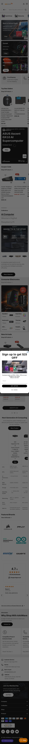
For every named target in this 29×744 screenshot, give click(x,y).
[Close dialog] (27, 352)
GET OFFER (14, 386)
